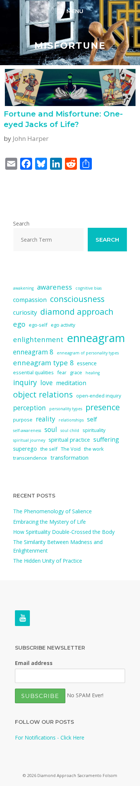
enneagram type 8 (43, 362)
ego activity (63, 324)
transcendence (30, 457)
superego (25, 448)
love (46, 382)
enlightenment (38, 339)
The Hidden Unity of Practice (47, 560)
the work (94, 448)
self (92, 419)
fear (61, 372)
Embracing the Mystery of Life (49, 521)
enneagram (96, 337)
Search (21, 223)
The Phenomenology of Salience (52, 511)
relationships (71, 420)
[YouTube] (22, 618)
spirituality (94, 430)
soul (50, 429)
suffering (106, 439)
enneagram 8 (33, 352)
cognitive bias (88, 288)
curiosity (25, 312)
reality (45, 419)
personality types (65, 408)
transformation (69, 457)
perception (29, 407)
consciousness (77, 298)
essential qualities (33, 372)
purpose (22, 419)
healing (92, 372)
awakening (23, 288)
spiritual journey (29, 440)
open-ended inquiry (98, 395)
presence (102, 407)
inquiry (25, 382)
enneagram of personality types (88, 353)
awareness (54, 286)
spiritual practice (69, 439)
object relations (43, 394)
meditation (71, 383)
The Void (71, 448)
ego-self (38, 324)
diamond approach (76, 311)
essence (87, 363)
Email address (34, 662)
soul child (69, 430)
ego (19, 324)
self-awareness (27, 430)
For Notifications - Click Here (49, 737)
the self (48, 448)
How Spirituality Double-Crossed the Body (64, 531)
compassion (30, 300)
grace (76, 372)
